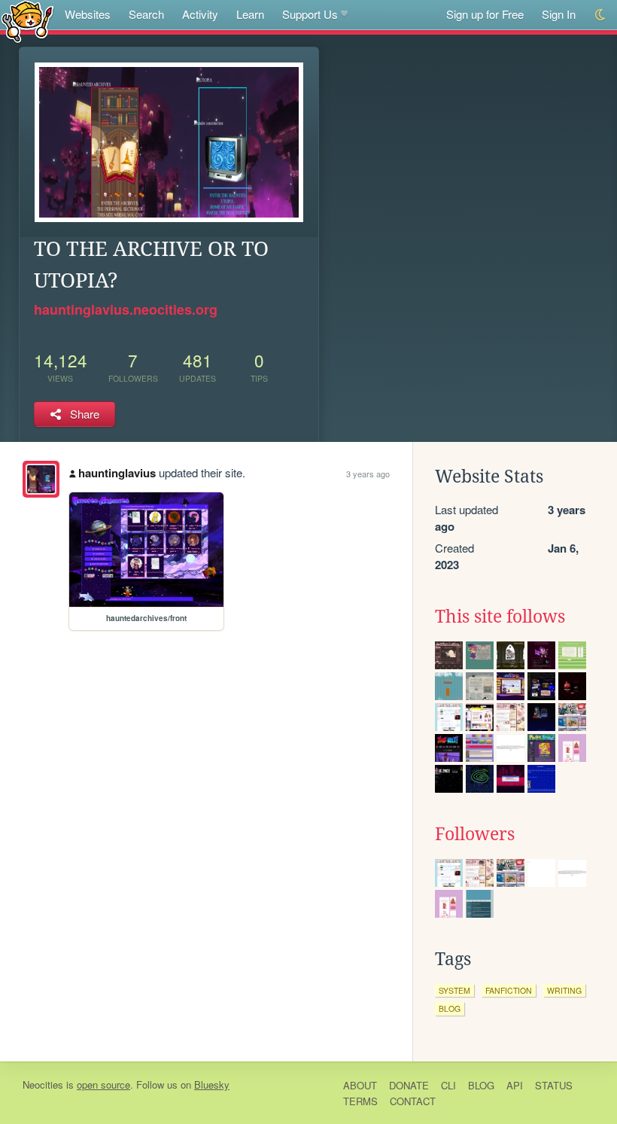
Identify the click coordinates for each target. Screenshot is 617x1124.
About (360, 1085)
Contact (413, 1101)
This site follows (500, 616)
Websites (88, 14)
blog (449, 1008)
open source (103, 1084)
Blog (481, 1085)
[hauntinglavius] (41, 479)
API (514, 1085)
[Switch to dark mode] (601, 14)
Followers (475, 834)
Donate (409, 1085)
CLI (448, 1085)
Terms (360, 1101)
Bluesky (211, 1084)
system (454, 990)
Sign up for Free (485, 14)
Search (146, 14)
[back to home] (27, 21)
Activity (200, 14)
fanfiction (508, 990)
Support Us (310, 14)
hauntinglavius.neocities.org (125, 309)
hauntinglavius (117, 473)
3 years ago (368, 474)
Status (554, 1085)
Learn (250, 14)
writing (564, 990)
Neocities (43, 1084)
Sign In (559, 14)
